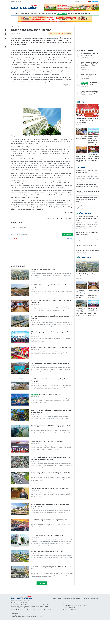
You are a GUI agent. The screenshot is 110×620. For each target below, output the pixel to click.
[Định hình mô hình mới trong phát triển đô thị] (20, 556)
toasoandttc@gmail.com (72, 609)
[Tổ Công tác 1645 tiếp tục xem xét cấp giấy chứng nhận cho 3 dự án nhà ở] (20, 306)
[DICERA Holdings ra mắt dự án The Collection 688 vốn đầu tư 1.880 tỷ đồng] (20, 415)
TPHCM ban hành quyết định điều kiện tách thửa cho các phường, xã (50, 286)
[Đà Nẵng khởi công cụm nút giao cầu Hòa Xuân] (20, 447)
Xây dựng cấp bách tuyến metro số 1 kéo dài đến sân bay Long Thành (50, 317)
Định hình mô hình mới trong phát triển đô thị (47, 551)
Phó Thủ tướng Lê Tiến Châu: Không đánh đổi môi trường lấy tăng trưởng (93, 140)
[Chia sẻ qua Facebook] (5, 34)
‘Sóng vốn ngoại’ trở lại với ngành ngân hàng (86, 207)
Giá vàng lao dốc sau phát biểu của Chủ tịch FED (87, 171)
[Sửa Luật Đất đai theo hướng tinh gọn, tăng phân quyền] (20, 368)
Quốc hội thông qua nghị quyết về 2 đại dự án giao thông (50, 488)
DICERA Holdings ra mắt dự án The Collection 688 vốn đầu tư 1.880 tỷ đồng (51, 411)
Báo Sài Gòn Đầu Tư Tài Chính (24, 7)
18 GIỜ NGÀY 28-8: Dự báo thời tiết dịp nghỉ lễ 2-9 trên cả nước (93, 157)
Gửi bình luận (67, 234)
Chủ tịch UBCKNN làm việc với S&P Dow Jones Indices (87, 233)
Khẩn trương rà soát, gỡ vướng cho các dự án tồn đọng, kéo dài (51, 568)
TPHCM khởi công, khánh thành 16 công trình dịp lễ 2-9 (49, 520)
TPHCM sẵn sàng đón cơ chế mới (81, 137)
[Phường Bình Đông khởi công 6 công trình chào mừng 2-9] (20, 353)
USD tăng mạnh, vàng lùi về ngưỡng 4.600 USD (87, 192)
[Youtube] (88, 1)
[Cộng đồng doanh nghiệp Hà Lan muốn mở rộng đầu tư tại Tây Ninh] (81, 149)
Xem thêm (42, 583)
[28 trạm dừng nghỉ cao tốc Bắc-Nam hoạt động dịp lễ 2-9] (20, 478)
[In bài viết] (5, 46)
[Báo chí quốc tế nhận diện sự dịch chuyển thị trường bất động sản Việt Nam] (20, 509)
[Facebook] (85, 1)
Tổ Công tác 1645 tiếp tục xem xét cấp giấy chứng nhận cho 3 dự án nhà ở (51, 301)
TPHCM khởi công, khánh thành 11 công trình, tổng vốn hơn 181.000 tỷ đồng (87, 120)
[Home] (12, 14)
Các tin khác (18, 266)
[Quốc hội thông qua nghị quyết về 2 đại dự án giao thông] (20, 493)
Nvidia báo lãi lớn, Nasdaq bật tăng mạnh (87, 240)
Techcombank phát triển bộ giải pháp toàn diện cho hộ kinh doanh (87, 185)
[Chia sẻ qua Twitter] (5, 38)
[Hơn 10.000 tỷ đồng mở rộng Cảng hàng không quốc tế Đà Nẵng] (20, 337)
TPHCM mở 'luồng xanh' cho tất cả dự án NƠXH (47, 535)
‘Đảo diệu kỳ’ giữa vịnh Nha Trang (46, 394)
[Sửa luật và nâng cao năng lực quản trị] (20, 274)
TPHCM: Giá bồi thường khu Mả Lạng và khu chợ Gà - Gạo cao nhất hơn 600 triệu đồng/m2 (50, 458)
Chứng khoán (43, 13)
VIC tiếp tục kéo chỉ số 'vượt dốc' (86, 245)
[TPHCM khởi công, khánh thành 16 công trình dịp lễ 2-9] (20, 525)
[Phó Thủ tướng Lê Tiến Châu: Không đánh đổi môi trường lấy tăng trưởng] (93, 131)
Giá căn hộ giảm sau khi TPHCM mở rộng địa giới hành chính (51, 426)
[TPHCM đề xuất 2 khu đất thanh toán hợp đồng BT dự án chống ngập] (20, 384)
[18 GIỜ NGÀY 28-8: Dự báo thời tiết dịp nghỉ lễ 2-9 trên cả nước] (93, 149)
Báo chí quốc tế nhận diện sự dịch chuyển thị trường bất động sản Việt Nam (50, 505)
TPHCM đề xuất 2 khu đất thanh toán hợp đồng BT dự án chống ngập (50, 380)
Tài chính (34, 13)
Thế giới (87, 13)
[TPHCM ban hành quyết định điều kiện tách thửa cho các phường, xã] (20, 290)
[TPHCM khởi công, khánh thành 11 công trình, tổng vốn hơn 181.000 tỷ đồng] (87, 110)
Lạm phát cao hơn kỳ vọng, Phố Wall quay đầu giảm (87, 251)
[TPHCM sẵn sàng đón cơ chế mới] (81, 131)
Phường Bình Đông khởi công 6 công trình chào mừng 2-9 (51, 347)
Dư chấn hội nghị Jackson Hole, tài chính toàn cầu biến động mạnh (87, 218)
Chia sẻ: (49, 218)
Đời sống (81, 13)
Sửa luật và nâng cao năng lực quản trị (44, 269)
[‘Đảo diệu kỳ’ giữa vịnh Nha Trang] (20, 400)
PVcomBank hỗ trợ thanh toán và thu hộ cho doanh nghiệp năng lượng (86, 199)
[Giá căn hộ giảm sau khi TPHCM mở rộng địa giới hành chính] (20, 431)
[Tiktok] (90, 1)
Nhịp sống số (52, 13)
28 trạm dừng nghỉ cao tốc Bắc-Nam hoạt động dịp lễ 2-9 (50, 473)
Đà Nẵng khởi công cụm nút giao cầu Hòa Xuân (47, 441)
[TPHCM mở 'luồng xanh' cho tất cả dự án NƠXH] (20, 540)
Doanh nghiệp (72, 13)
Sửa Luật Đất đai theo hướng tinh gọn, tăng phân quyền (50, 363)
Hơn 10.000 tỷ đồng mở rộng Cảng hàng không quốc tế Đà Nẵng (51, 333)
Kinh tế (17, 13)
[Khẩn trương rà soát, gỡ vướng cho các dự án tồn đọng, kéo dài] (20, 572)
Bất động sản (62, 13)
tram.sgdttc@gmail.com (93, 598)
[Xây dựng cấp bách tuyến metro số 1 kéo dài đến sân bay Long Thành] (20, 321)
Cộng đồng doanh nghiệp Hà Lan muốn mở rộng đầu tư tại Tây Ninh (81, 158)
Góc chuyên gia (25, 13)
